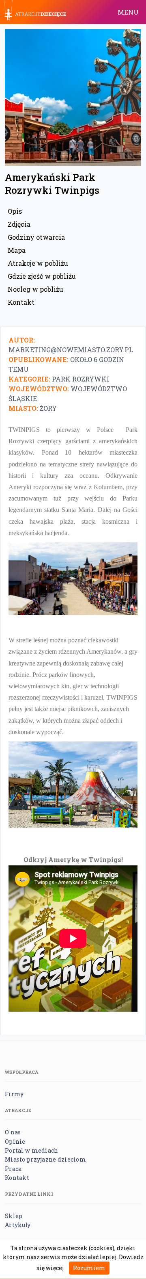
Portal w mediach (31, 1150)
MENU (128, 12)
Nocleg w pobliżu (35, 289)
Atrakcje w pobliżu (38, 263)
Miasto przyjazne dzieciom (45, 1159)
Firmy (14, 1094)
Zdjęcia (19, 224)
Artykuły (17, 1225)
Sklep (13, 1216)
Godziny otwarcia (36, 237)
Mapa (17, 250)
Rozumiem (89, 1268)
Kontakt (21, 302)
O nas (13, 1132)
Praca (13, 1169)
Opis (15, 211)
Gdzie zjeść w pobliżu (42, 276)
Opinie (15, 1141)
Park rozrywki (80, 379)
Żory (48, 408)
